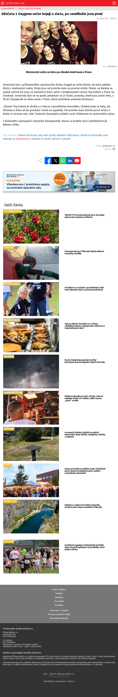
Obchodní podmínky (59, 618)
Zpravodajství (7, 8)
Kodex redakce (59, 589)
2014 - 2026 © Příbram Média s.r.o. (59, 675)
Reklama (59, 597)
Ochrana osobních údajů (59, 614)
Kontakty (59, 605)
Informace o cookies (59, 610)
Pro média (59, 601)
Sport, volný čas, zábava (29, 8)
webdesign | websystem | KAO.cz (59, 681)
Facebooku (22, 138)
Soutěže (59, 593)
